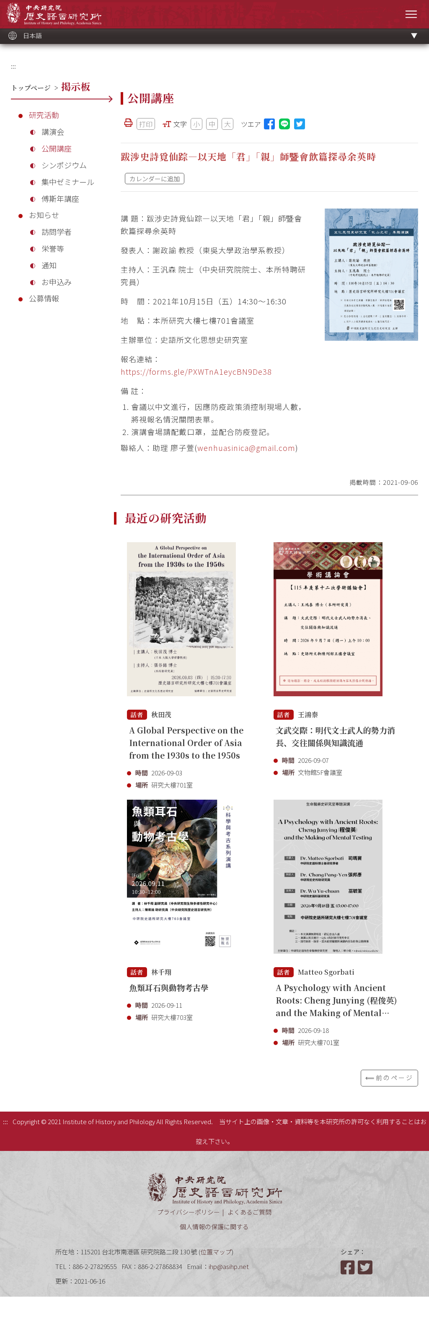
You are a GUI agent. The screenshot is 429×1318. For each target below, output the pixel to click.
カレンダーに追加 (154, 178)
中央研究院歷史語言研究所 (53, 13)
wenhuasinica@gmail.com (246, 447)
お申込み (56, 281)
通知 (49, 265)
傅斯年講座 (60, 198)
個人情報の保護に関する (214, 1226)
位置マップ (216, 1251)
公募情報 (44, 298)
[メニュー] (411, 14)
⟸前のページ (389, 1077)
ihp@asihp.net (229, 1266)
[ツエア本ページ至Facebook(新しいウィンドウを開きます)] (269, 123)
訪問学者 (56, 231)
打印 (145, 124)
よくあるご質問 (249, 1211)
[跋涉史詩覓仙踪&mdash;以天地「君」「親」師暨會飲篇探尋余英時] (371, 275)
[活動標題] (181, 623)
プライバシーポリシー (188, 1211)
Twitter (366, 1267)
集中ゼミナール (67, 181)
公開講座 (56, 148)
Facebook (349, 1267)
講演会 (52, 131)
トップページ (31, 88)
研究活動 (44, 114)
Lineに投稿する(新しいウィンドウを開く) (284, 123)
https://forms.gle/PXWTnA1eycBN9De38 (196, 371)
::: (13, 66)
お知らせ (44, 214)
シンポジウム (64, 165)
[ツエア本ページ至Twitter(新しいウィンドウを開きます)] (299, 123)
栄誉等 (52, 248)
